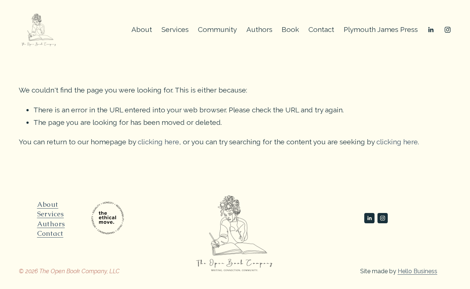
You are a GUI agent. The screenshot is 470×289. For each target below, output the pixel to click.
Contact (321, 29)
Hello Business (417, 271)
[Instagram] (447, 29)
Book (290, 29)
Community (217, 29)
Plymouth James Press (381, 29)
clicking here (158, 142)
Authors (259, 29)
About (141, 29)
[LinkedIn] (430, 29)
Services (175, 29)
